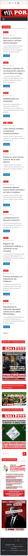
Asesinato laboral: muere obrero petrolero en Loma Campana (14, 189)
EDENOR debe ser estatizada (11, 99)
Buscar (24, 454)
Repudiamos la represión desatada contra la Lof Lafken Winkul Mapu (12, 310)
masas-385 (6, 32)
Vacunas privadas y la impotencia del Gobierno (12, 278)
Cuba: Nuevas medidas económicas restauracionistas (13, 131)
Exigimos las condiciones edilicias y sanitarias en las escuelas (13, 247)
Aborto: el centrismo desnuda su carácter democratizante (12, 40)
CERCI (5, 122)
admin (12, 35)
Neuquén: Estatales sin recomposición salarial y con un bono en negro (14, 70)
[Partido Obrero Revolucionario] (14, 10)
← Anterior (5, 333)
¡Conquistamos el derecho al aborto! (11, 218)
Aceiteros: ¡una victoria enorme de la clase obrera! (13, 159)
